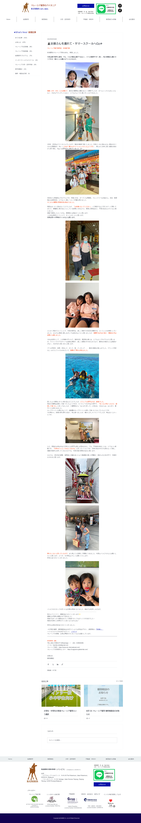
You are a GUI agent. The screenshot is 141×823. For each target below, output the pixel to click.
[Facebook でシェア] (48, 664)
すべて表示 (119, 681)
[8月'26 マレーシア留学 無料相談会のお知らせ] (103, 696)
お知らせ (50, 655)
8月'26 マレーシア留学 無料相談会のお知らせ (102, 712)
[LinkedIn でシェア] (58, 664)
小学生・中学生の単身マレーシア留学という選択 (60, 712)
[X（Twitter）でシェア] (53, 664)
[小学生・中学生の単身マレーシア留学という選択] (61, 696)
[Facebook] (120, 10)
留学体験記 (50, 658)
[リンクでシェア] (62, 664)
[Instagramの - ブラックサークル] (120, 6)
